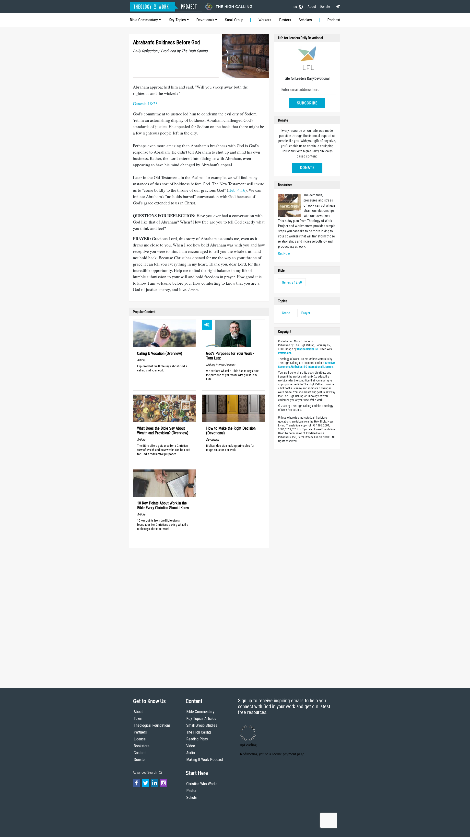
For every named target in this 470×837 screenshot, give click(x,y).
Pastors (285, 20)
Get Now (284, 254)
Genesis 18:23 (145, 103)
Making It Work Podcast (204, 759)
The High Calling (198, 732)
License (140, 739)
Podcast (333, 20)
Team (138, 718)
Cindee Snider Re (307, 349)
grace (286, 313)
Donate (325, 7)
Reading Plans (197, 739)
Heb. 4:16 (236, 190)
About (311, 7)
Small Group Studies (201, 725)
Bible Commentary (144, 20)
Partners (140, 732)
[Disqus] (199, 613)
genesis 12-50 (292, 282)
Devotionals (205, 20)
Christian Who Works (201, 783)
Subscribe (307, 103)
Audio (190, 752)
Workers (264, 20)
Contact (140, 752)
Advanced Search (145, 772)
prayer (305, 313)
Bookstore (142, 746)
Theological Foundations (152, 725)
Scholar (192, 797)
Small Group (234, 20)
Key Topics (177, 20)
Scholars (305, 20)
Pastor (191, 790)
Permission (285, 353)
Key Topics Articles (201, 718)
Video (190, 746)
